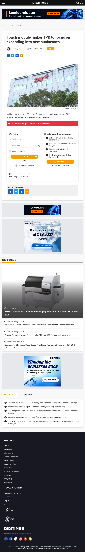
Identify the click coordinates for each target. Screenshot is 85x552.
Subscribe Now (43, 124)
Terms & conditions (11, 457)
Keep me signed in (18, 151)
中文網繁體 (8, 479)
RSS (5, 504)
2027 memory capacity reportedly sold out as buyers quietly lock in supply (36, 407)
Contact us (8, 468)
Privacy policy (9, 460)
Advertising (8, 449)
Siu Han (14, 49)
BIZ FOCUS (9, 259)
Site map (7, 475)
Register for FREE (60, 162)
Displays (19, 25)
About (6, 446)
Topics (6, 501)
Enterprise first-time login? (20, 174)
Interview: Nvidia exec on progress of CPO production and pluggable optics (37, 417)
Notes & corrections (11, 471)
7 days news (8, 497)
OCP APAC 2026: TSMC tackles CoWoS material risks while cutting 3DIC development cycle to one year (43, 422)
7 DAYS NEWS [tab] (27, 395)
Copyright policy (10, 464)
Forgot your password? (19, 176)
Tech (11, 25)
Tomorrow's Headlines (12, 493)
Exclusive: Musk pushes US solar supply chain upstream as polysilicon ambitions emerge (42, 403)
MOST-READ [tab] (10, 395)
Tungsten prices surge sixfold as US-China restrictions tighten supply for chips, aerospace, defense (43, 412)
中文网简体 (8, 482)
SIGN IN (24, 156)
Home (4, 25)
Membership (8, 453)
